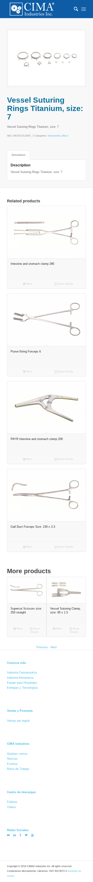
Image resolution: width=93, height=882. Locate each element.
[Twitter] (26, 835)
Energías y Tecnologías (22, 687)
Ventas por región (18, 720)
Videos (11, 807)
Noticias (12, 758)
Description (19, 155)
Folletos (12, 802)
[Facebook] (20, 835)
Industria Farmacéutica (22, 672)
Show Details (65, 283)
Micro (65, 136)
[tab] (18, 155)
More (29, 283)
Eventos (12, 764)
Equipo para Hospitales (22, 682)
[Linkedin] (14, 835)
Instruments (54, 136)
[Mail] (8, 835)
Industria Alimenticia (20, 677)
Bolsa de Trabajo (18, 769)
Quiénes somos (17, 753)
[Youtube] (32, 835)
